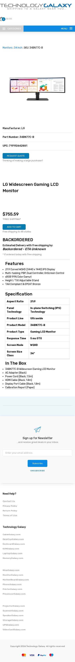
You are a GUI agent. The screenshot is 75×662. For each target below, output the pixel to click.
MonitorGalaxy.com (13, 575)
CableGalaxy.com (11, 534)
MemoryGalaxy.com (13, 558)
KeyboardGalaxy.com (14, 544)
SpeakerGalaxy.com (13, 615)
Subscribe (37, 463)
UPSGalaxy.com (11, 625)
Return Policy (10, 510)
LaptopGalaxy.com (12, 553)
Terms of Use (10, 515)
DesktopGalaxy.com (13, 539)
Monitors (7, 47)
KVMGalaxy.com (11, 548)
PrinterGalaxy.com (12, 589)
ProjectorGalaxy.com (14, 606)
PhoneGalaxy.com (12, 584)
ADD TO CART (14, 227)
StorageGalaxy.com (13, 620)
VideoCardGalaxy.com (14, 629)
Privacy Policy (10, 506)
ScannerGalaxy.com (13, 610)
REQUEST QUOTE (16, 155)
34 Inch (18, 47)
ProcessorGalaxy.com (14, 594)
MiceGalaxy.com (11, 570)
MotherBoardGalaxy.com (16, 579)
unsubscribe (37, 471)
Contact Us (9, 501)
